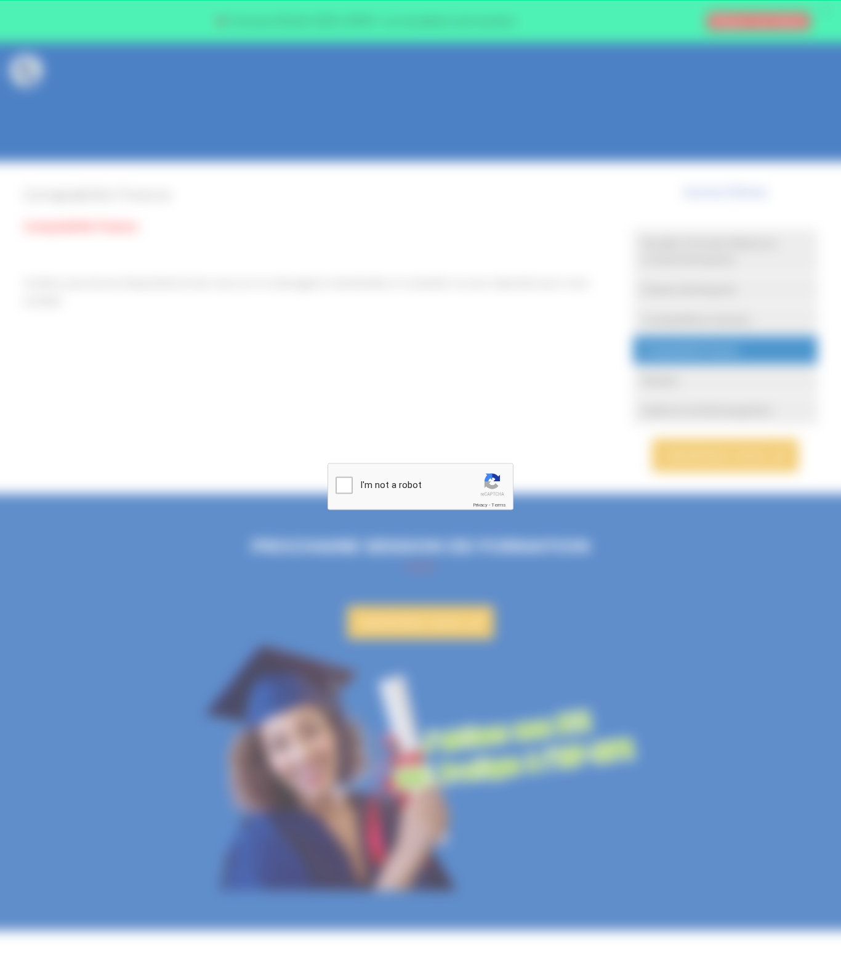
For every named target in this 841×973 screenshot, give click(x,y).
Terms (498, 505)
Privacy (480, 505)
